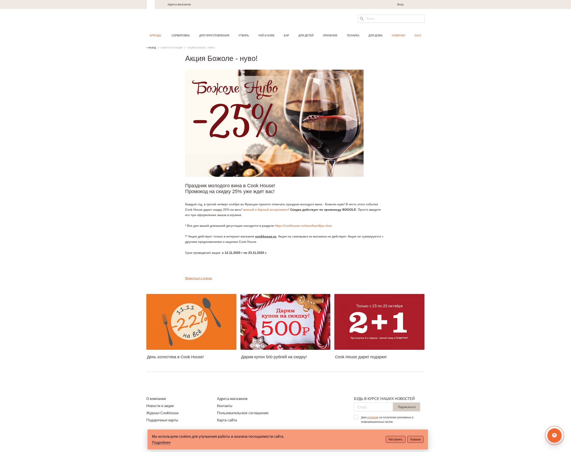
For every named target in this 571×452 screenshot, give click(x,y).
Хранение (330, 35)
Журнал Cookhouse (162, 413)
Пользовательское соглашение (243, 413)
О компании (156, 399)
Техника (353, 35)
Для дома (375, 35)
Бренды (155, 35)
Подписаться (407, 407)
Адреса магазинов (179, 4)
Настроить (396, 439)
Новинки (398, 35)
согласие (373, 417)
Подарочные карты (162, 420)
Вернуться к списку (198, 278)
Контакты (224, 406)
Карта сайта (227, 420)
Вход (400, 4)
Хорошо (415, 439)
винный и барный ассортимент (265, 209)
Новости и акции (160, 406)
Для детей (306, 35)
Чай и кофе (266, 35)
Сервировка (181, 35)
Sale (417, 35)
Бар (286, 35)
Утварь (243, 35)
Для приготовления (214, 35)
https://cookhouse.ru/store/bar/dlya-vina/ (303, 225)
